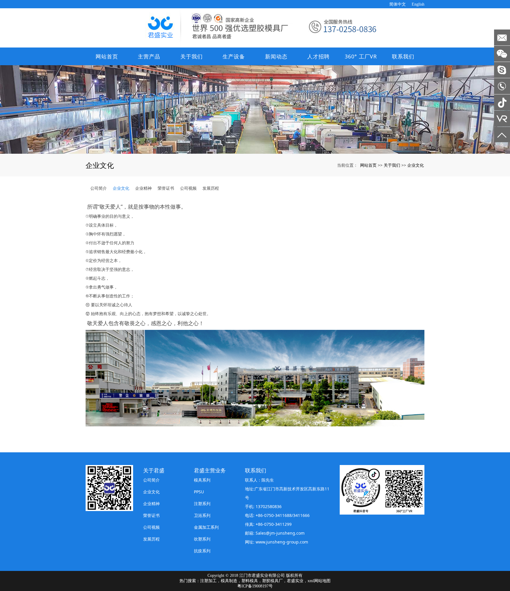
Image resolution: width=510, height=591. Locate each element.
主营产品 (149, 56)
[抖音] (502, 102)
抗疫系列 (202, 551)
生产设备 (234, 56)
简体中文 (397, 4)
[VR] (502, 119)
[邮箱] (502, 37)
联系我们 (403, 56)
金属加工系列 (206, 527)
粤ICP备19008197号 (255, 586)
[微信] (502, 54)
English (418, 4)
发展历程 (210, 188)
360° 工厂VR (361, 56)
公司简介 (98, 188)
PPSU (199, 492)
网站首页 (107, 56)
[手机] (502, 86)
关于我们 (191, 56)
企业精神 (143, 188)
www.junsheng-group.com (282, 542)
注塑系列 (202, 503)
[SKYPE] (502, 70)
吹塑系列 (202, 539)
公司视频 (188, 188)
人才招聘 (318, 56)
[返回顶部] (502, 135)
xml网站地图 (319, 581)
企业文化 (415, 165)
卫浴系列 (202, 515)
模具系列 (202, 480)
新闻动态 (276, 56)
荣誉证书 (166, 188)
